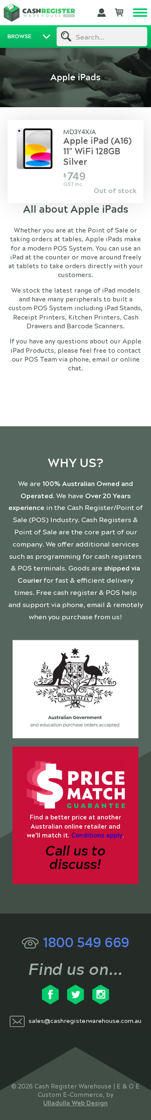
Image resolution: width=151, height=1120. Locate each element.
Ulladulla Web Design (75, 1103)
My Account (101, 12)
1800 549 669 (86, 943)
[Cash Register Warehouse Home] (39, 12)
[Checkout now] (119, 12)
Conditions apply (96, 835)
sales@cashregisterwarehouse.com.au (85, 1021)
